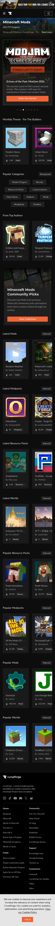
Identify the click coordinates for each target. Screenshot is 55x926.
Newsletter (34, 828)
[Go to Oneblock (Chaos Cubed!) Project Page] (16, 743)
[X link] (26, 798)
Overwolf (33, 874)
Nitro (31, 888)
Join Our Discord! (37, 814)
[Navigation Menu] (4, 13)
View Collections (27, 319)
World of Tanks (9, 847)
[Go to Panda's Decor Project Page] (16, 145)
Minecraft (7, 819)
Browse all (45, 174)
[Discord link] (20, 798)
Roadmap (33, 833)
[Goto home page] (10, 13)
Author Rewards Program (14, 868)
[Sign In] (48, 13)
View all (46, 334)
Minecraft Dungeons (12, 842)
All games (7, 814)
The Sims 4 (7, 828)
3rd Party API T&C (11, 877)
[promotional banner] (27, 4)
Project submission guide (13, 863)
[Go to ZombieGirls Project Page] (16, 469)
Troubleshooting (36, 858)
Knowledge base (36, 854)
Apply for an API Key (12, 872)
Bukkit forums (35, 837)
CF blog (32, 823)
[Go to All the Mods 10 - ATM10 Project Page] (16, 633)
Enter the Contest (27, 98)
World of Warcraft (11, 823)
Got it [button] (27, 919)
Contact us (34, 863)
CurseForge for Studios (39, 879)
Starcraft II (7, 833)
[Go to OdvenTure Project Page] (16, 414)
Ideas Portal (34, 819)
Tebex (31, 884)
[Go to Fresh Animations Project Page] (16, 578)
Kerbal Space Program (12, 837)
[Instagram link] (4, 798)
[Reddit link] (31, 798)
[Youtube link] (15, 798)
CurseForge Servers (37, 842)
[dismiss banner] (50, 3)
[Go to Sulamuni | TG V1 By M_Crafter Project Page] (16, 524)
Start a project (9, 858)
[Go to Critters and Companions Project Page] (16, 241)
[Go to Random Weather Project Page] (16, 359)
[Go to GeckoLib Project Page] (16, 688)
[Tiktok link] (10, 798)
